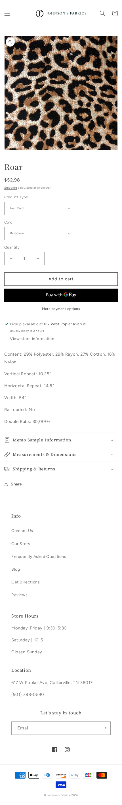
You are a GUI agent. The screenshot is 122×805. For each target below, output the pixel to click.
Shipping (10, 187)
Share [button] (16, 484)
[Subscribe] (104, 728)
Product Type (16, 197)
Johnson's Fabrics (58, 795)
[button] (7, 13)
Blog (15, 569)
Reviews (19, 595)
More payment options (61, 309)
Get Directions (25, 582)
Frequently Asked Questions (38, 556)
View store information (32, 338)
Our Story (20, 543)
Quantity (12, 247)
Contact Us (22, 530)
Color (9, 222)
